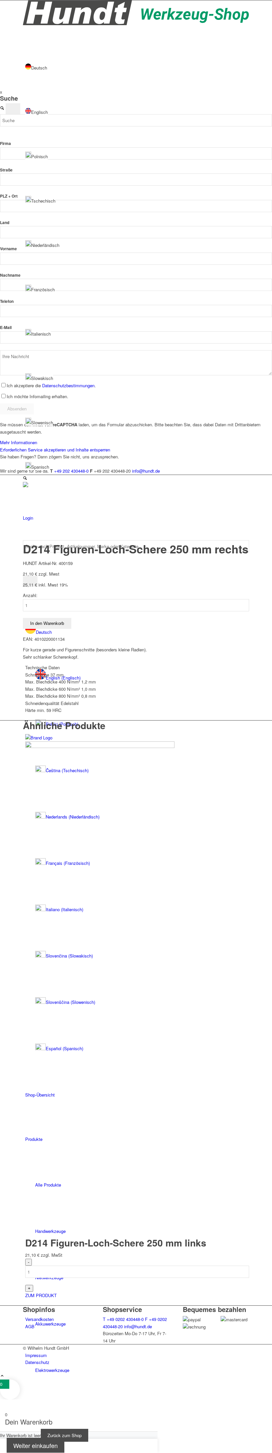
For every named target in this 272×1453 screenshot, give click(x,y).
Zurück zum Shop (64, 1435)
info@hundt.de (138, 1326)
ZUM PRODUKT (41, 1295)
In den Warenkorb (47, 623)
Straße (6, 170)
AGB (29, 1326)
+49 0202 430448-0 (123, 1319)
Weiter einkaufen (35, 1445)
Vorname (8, 249)
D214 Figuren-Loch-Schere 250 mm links (115, 1242)
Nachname (10, 275)
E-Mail (6, 327)
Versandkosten (39, 1319)
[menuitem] (142, 1370)
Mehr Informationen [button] (18, 442)
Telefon (7, 301)
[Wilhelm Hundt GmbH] (136, 23)
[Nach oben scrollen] (2, 1376)
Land (4, 222)
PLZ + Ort (9, 196)
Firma (5, 143)
